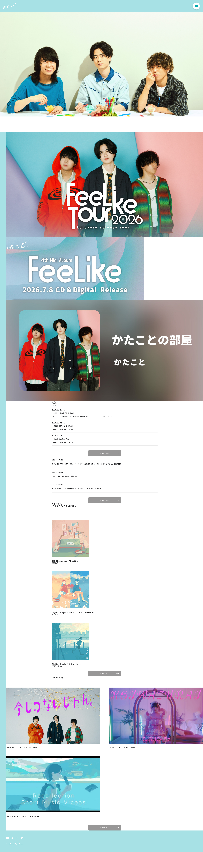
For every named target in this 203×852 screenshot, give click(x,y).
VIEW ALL (104, 453)
